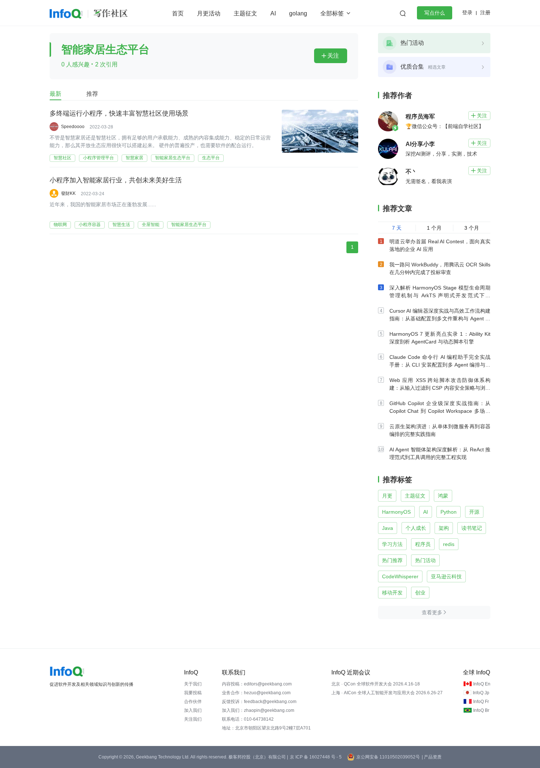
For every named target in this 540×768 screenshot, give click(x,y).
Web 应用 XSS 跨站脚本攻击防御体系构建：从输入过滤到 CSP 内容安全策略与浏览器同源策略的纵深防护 (439, 387)
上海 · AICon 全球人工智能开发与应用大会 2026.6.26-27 (387, 692)
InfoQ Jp (481, 692)
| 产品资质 (432, 757)
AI (273, 13)
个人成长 (416, 528)
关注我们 (193, 719)
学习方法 (392, 544)
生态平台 (211, 157)
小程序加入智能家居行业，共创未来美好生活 (116, 180)
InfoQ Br (481, 710)
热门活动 (425, 560)
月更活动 (208, 13)
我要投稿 (193, 692)
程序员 (423, 544)
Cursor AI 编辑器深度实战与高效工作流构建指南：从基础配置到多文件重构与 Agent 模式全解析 (439, 318)
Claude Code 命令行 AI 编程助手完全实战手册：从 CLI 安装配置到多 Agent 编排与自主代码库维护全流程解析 (439, 364)
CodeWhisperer (400, 576)
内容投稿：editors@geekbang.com (257, 684)
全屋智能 (150, 224)
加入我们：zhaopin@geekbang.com (258, 710)
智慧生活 (121, 224)
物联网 (60, 224)
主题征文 (245, 13)
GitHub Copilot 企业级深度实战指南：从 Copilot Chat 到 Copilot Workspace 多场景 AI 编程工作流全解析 (439, 411)
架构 (444, 528)
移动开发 (392, 593)
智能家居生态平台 (172, 157)
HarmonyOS (396, 512)
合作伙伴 (193, 701)
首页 (178, 13)
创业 (420, 593)
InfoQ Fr (481, 701)
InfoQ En (481, 684)
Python (448, 512)
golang (298, 13)
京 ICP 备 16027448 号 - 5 (316, 757)
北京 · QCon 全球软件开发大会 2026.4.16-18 (375, 684)
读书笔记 (471, 528)
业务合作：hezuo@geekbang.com (256, 692)
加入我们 (193, 710)
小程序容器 (90, 224)
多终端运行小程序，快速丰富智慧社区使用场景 (119, 113)
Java (387, 528)
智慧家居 (134, 157)
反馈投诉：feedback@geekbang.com (259, 701)
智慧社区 (62, 157)
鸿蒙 (443, 496)
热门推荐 (392, 560)
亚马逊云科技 (446, 576)
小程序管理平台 (98, 157)
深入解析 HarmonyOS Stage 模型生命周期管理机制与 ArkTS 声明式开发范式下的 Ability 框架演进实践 (439, 295)
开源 (474, 512)
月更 (387, 496)
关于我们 (193, 684)
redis (448, 544)
